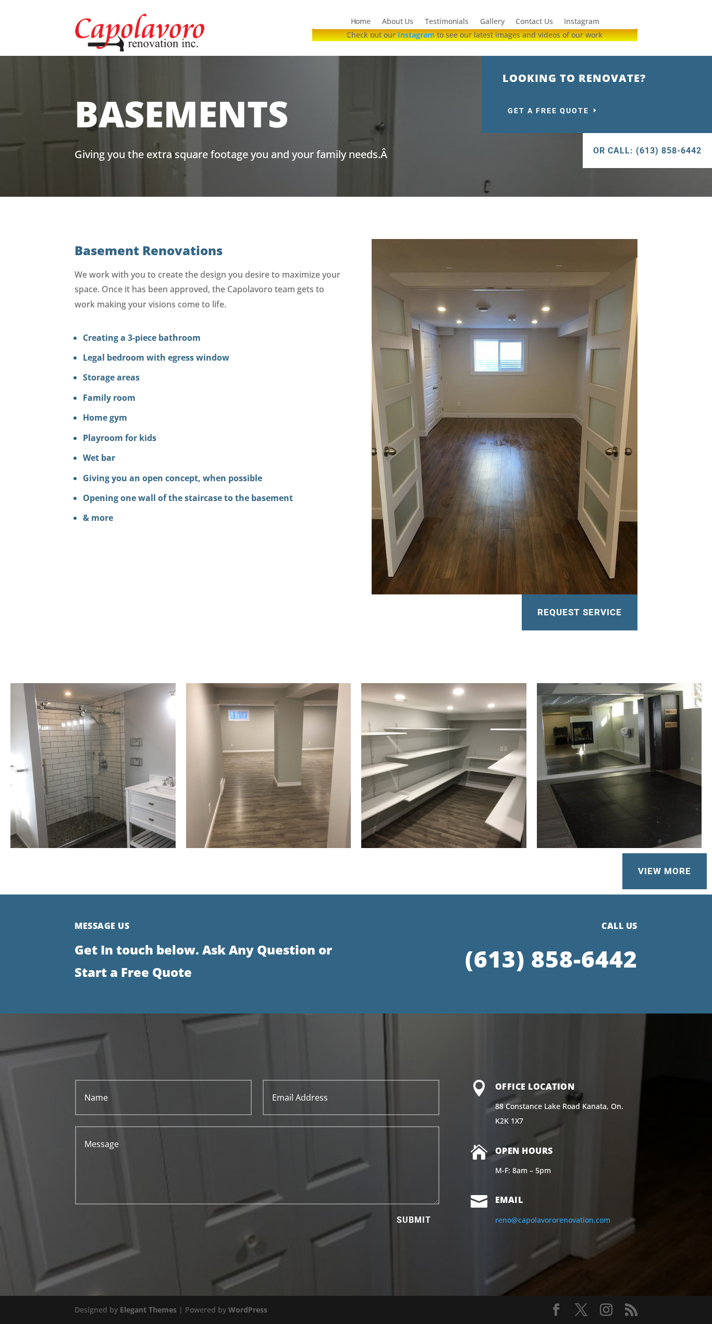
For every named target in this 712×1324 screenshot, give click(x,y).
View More (664, 871)
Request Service (579, 612)
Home (360, 22)
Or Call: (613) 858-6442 (647, 151)
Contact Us (534, 22)
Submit (414, 1220)
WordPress (247, 1310)
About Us (397, 22)
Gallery (492, 22)
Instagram (581, 22)
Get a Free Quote (548, 110)
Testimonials (447, 22)
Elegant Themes (148, 1310)
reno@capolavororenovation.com (552, 1220)
